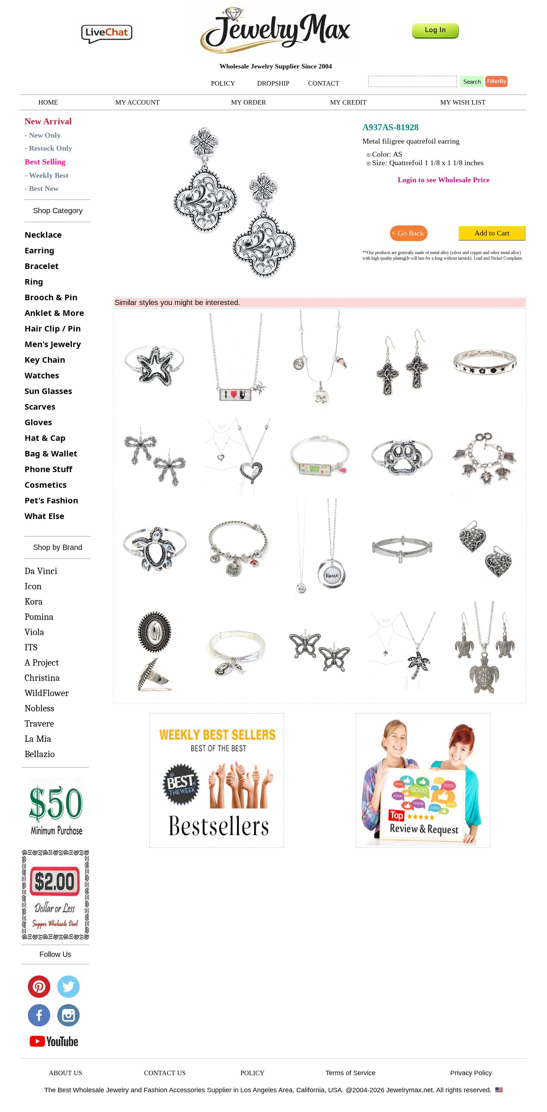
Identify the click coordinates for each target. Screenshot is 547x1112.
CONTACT (323, 83)
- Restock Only (48, 148)
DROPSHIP (273, 83)
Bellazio (40, 754)
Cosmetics (46, 484)
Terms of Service (350, 1073)
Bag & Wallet (51, 453)
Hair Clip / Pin (53, 328)
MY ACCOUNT (137, 102)
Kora (34, 601)
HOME (48, 102)
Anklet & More (54, 312)
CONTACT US (165, 1073)
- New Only (43, 135)
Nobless (39, 708)
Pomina (39, 616)
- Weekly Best (46, 175)
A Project (42, 662)
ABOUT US (65, 1073)
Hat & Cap (45, 437)
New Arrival (48, 121)
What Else (44, 515)
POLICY (223, 83)
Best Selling (45, 161)
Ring (34, 281)
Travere (39, 723)
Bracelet (42, 265)
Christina (42, 677)
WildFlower (47, 693)
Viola (34, 631)
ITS (31, 647)
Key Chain (45, 359)
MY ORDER (248, 102)
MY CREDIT (348, 102)
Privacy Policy (471, 1073)
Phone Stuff (48, 468)
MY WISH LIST (463, 102)
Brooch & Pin (51, 296)
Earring (39, 250)
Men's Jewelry (53, 343)
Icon (33, 586)
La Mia (38, 738)
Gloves (38, 421)
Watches (42, 375)
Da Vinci (41, 570)
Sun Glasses (48, 390)
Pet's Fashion (51, 500)
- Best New (41, 188)
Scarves (40, 406)
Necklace (43, 234)
